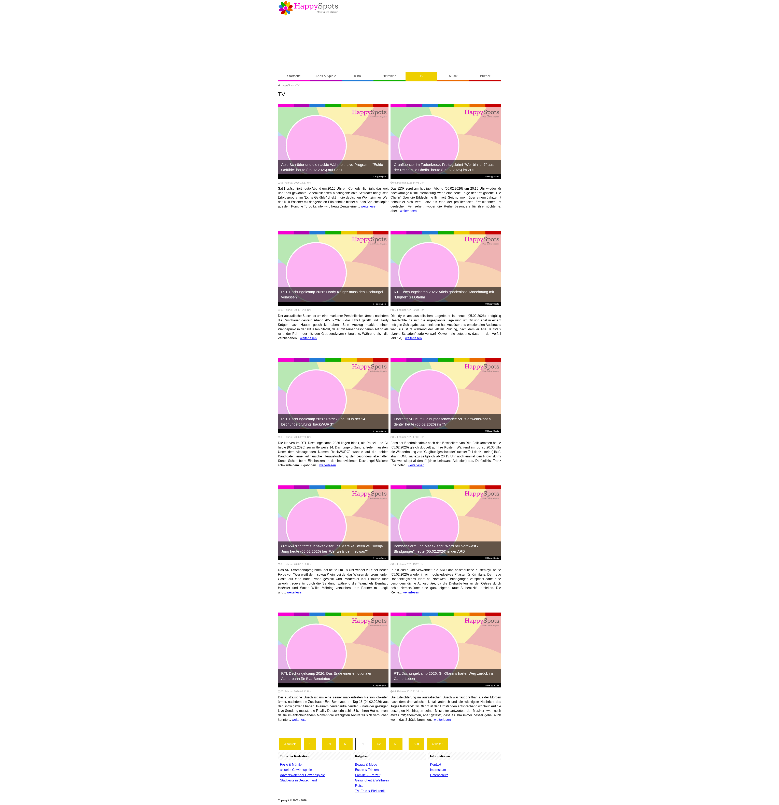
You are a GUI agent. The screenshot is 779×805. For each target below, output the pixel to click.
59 (329, 744)
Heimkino (389, 76)
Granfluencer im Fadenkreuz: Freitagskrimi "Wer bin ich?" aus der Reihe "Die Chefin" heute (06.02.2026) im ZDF (444, 167)
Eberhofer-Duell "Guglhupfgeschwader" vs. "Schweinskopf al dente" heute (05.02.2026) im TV (443, 421)
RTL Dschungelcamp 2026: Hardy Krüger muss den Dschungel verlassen (332, 294)
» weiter (437, 744)
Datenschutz (439, 775)
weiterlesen (369, 206)
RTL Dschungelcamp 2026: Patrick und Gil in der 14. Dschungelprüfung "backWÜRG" (323, 421)
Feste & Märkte (291, 764)
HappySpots (287, 85)
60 (345, 744)
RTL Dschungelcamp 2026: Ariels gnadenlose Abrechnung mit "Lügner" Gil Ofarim (444, 294)
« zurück (290, 744)
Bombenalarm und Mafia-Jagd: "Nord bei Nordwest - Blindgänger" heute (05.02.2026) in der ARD (436, 548)
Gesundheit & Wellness (372, 780)
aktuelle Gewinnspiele (296, 770)
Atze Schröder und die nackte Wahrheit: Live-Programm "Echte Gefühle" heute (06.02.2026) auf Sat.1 (332, 167)
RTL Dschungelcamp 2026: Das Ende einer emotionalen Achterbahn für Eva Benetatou (326, 676)
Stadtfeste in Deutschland (298, 780)
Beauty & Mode (366, 764)
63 (395, 744)
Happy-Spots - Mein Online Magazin (308, 8)
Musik (453, 76)
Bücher (485, 76)
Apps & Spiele (325, 76)
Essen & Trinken (367, 770)
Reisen (360, 785)
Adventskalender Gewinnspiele (302, 775)
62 (379, 744)
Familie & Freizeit (367, 775)
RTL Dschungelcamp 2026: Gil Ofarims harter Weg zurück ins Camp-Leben (444, 676)
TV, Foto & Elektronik (370, 791)
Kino (357, 76)
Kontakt (435, 764)
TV (421, 76)
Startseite (294, 76)
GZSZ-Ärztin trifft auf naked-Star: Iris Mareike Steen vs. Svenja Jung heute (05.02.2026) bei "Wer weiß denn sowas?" (332, 548)
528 (416, 744)
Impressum (438, 770)
